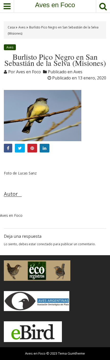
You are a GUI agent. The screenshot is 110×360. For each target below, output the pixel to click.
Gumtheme (76, 353)
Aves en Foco (55, 5)
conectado (44, 244)
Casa (12, 27)
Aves (21, 27)
